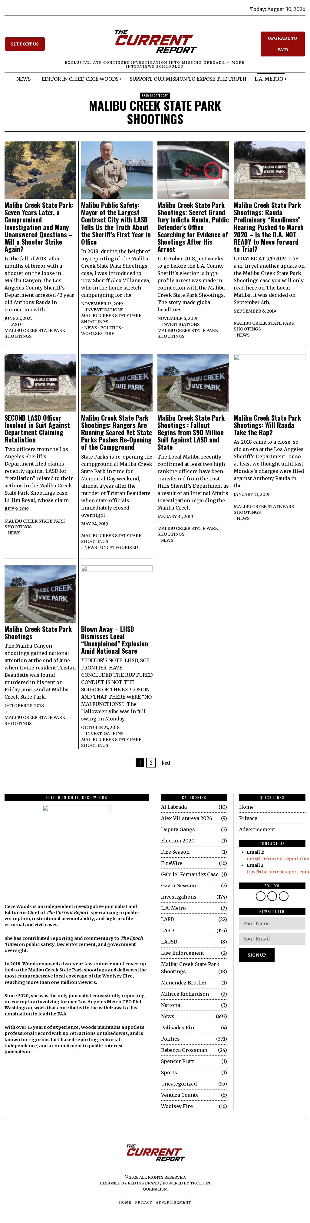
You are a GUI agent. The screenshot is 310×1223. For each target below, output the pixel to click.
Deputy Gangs (178, 829)
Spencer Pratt (177, 1061)
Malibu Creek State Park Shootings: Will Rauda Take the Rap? (267, 425)
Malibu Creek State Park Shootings (35, 333)
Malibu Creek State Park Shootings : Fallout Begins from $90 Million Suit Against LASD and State (191, 432)
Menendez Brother (184, 983)
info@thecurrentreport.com (278, 858)
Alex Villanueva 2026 (186, 818)
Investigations (105, 310)
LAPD (167, 919)
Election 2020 (178, 841)
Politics (110, 327)
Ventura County (180, 1095)
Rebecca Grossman (184, 1050)
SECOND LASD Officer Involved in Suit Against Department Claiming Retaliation (37, 428)
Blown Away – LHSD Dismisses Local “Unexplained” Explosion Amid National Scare (114, 640)
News (90, 327)
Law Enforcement (182, 953)
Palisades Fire (178, 1028)
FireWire (172, 863)
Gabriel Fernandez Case (190, 874)
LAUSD (169, 942)
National (171, 1005)
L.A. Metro (173, 908)
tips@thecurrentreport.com (278, 872)
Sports (169, 1072)
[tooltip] (260, 896)
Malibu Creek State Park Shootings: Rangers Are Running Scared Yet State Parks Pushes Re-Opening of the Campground (116, 432)
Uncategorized (119, 547)
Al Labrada (174, 807)
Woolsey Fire (97, 333)
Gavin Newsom (179, 886)
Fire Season (175, 852)
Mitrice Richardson (185, 994)
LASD (15, 324)
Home (246, 807)
